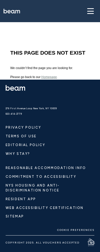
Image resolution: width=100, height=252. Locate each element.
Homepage (49, 77)
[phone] (91, 241)
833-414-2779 (14, 114)
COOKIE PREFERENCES (75, 230)
